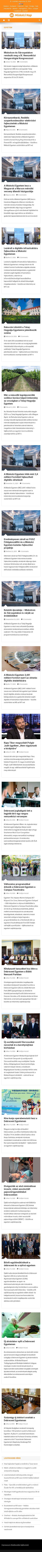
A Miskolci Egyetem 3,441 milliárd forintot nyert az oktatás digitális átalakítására (20, 678)
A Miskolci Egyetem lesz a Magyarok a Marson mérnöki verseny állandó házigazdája (18, 188)
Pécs (30, 8)
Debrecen (21, 6)
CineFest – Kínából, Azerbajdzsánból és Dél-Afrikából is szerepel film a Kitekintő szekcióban (21, 1517)
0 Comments (23, 62)
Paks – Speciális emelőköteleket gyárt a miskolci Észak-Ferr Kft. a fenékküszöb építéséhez (21, 1486)
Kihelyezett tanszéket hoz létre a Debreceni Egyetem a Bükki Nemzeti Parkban (20, 971)
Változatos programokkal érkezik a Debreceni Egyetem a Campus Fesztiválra (19, 887)
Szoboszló (18, 11)
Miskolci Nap (23, 15)
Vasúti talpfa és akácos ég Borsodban (17, 1522)
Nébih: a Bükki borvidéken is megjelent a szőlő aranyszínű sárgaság (20, 1469)
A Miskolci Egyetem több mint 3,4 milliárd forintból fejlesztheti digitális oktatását (21, 477)
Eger (26, 6)
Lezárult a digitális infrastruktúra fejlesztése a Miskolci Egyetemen (21, 251)
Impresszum (6, 1545)
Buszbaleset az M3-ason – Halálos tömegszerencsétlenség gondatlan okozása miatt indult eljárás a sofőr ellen (22, 1508)
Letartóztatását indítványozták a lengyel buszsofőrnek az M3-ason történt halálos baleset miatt (21, 1478)
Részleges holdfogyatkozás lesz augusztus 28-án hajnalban (21, 1493)
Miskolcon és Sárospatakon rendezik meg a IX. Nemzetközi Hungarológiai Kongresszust (20, 55)
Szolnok (25, 11)
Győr (37, 6)
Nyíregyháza (23, 8)
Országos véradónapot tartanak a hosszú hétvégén (18, 1500)
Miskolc (15, 8)
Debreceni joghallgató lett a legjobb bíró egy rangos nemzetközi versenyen (18, 813)
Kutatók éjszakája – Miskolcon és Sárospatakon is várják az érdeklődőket (19, 613)
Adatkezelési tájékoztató (20, 1545)
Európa (32, 6)
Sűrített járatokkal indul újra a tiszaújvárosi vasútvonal (19, 1528)
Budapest (13, 6)
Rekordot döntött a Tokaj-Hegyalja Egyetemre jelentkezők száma (20, 330)
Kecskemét (7, 8)
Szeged (35, 8)
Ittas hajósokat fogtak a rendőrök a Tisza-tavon (21, 1464)
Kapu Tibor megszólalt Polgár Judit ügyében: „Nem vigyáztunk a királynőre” (20, 745)
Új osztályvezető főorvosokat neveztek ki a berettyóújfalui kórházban (19, 1045)
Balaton (6, 6)
